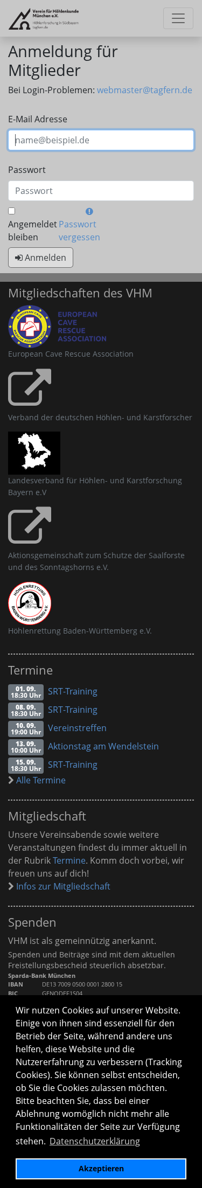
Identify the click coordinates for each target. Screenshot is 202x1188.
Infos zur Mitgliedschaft (62, 886)
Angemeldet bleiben (32, 230)
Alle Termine (40, 780)
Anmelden (44, 257)
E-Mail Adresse (37, 119)
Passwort (27, 170)
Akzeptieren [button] (101, 1168)
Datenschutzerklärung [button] (95, 1141)
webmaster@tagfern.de (144, 90)
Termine (69, 860)
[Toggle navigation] (178, 18)
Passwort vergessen (79, 230)
